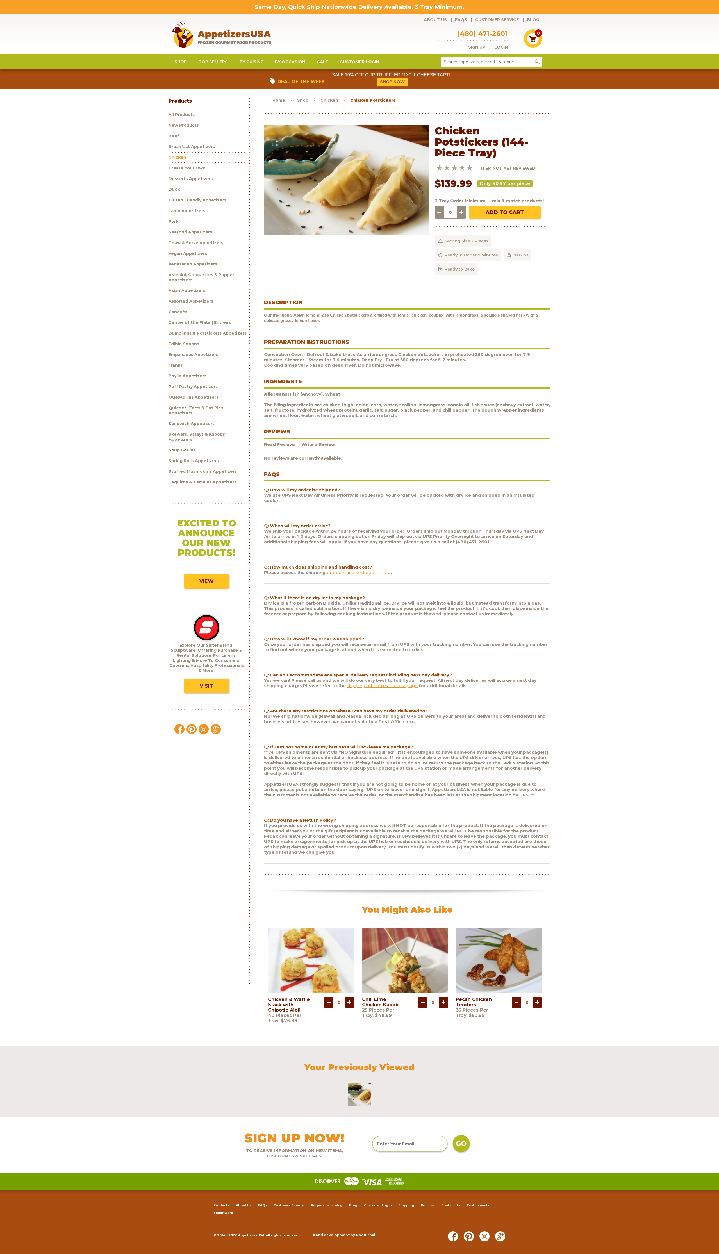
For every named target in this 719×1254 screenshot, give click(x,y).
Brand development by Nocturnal (343, 1235)
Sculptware (223, 1213)
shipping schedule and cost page (382, 685)
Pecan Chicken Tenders (474, 1002)
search (537, 61)
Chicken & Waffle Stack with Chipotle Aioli (289, 1005)
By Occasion (290, 61)
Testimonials (478, 1205)
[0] (533, 46)
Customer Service (497, 19)
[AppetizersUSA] (230, 34)
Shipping (406, 1205)
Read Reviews (280, 444)
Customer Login (359, 61)
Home (278, 100)
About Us (435, 19)
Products (221, 1205)
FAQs (461, 19)
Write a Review (318, 444)
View (206, 581)
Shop (180, 61)
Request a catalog (327, 1205)
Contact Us (450, 1205)
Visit (206, 686)
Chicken (329, 100)
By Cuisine (251, 61)
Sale (322, 61)
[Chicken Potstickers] (346, 233)
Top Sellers (213, 61)
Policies (428, 1205)
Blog (533, 19)
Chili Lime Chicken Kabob (380, 1002)
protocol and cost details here (359, 572)
